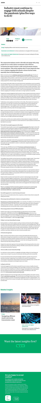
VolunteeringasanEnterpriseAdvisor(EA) (10, 201)
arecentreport (14, 141)
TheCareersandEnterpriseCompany (26, 147)
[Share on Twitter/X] (10, 41)
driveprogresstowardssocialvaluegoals (15, 272)
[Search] (37, 3)
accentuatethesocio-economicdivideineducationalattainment (15, 179)
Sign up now (20, 346)
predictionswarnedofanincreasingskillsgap (22, 75)
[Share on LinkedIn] (9, 41)
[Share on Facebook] (7, 41)
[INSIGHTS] (5, 2)
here (19, 217)
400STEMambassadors (24, 213)
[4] (8, 144)
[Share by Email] (12, 41)
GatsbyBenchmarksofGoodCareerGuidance (11, 131)
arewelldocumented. (24, 127)
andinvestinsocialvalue (9, 276)
